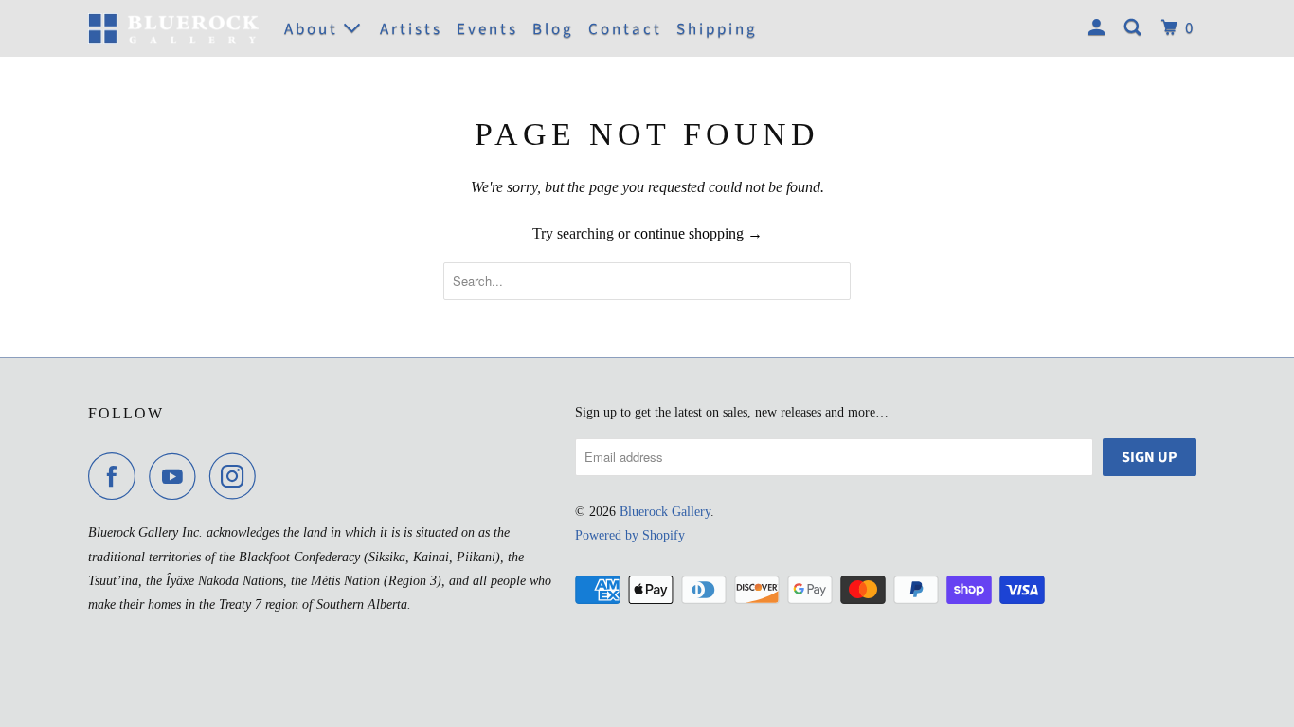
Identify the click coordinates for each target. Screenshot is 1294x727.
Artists (411, 29)
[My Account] (1099, 28)
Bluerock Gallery (665, 512)
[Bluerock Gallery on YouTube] (177, 476)
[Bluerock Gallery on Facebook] (116, 476)
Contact (625, 29)
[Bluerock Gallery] (173, 28)
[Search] (1135, 28)
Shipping (717, 29)
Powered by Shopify (630, 535)
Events (487, 29)
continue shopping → (698, 233)
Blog (553, 29)
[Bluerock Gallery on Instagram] (237, 476)
